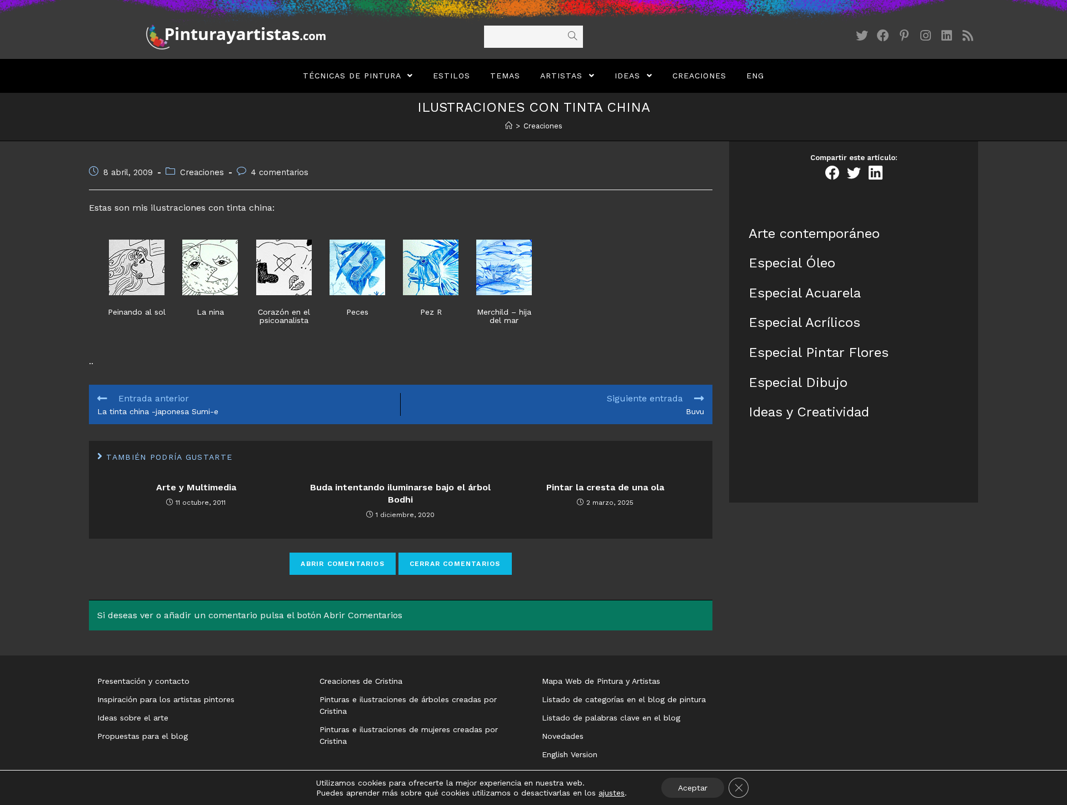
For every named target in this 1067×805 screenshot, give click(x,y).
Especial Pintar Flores (819, 352)
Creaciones (202, 172)
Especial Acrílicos (804, 322)
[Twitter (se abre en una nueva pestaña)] (861, 35)
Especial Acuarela (805, 293)
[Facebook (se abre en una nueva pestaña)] (883, 35)
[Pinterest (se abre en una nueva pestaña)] (904, 35)
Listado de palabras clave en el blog (611, 717)
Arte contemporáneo (814, 233)
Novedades (563, 736)
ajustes (612, 792)
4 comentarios (279, 172)
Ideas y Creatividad (809, 412)
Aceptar (692, 787)
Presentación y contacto (143, 681)
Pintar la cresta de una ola (605, 487)
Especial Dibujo (798, 382)
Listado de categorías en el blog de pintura (624, 699)
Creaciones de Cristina (361, 681)
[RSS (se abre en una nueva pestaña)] (967, 35)
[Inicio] (508, 126)
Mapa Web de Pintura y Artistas (601, 681)
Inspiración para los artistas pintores (166, 699)
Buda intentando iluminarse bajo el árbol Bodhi (400, 493)
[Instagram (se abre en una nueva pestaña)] (925, 35)
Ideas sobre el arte (132, 717)
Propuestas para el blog (142, 736)
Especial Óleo (792, 263)
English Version (569, 754)
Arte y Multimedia (196, 487)
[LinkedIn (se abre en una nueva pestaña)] (946, 35)
